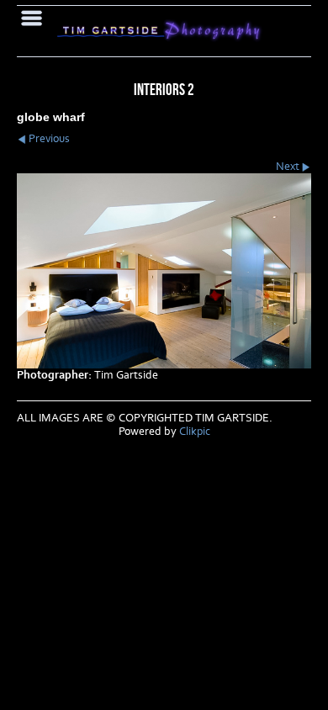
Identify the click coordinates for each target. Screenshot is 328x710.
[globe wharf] (164, 270)
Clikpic (194, 431)
